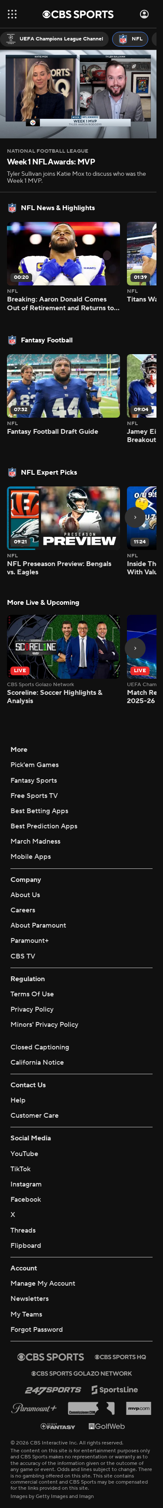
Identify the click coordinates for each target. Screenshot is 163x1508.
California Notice (37, 1062)
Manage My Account (42, 1283)
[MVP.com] (139, 1408)
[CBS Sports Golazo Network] (81, 1373)
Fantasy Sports (33, 780)
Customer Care (34, 1115)
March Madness (35, 841)
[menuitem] (54, 39)
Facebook (25, 1199)
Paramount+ (29, 940)
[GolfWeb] (107, 1425)
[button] (12, 14)
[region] (78, 94)
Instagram (26, 1184)
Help (18, 1100)
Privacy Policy (31, 1009)
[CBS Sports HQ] (120, 1357)
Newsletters (29, 1298)
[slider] (78, 113)
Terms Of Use (32, 994)
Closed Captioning (39, 1047)
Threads (23, 1230)
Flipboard (25, 1245)
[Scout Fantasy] (58, 1425)
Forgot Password (36, 1329)
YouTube (24, 1153)
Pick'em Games (34, 765)
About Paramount (38, 925)
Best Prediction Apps (43, 826)
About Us (25, 895)
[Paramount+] (34, 1408)
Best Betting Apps (39, 811)
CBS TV (22, 956)
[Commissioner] (91, 1408)
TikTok (20, 1169)
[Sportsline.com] (115, 1390)
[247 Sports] (53, 1390)
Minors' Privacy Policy (44, 1024)
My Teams (26, 1314)
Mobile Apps (30, 856)
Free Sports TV (34, 795)
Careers (22, 910)
